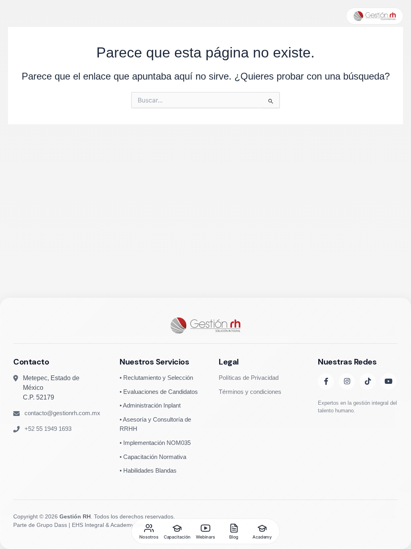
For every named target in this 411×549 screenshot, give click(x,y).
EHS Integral (88, 525)
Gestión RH (75, 517)
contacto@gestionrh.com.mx (62, 413)
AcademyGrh (127, 525)
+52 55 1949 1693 (47, 428)
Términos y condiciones (250, 391)
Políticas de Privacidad (249, 377)
